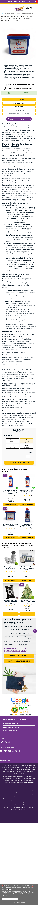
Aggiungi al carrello (19, 463)
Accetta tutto (10, 899)
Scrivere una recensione (19, 661)
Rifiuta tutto (28, 899)
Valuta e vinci (6, 62)
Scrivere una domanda (19, 656)
